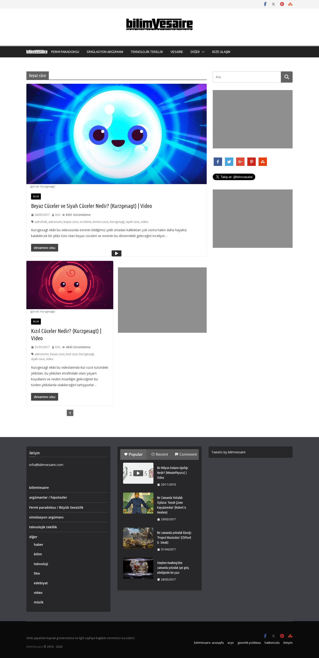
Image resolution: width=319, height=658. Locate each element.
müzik (38, 602)
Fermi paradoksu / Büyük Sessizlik (56, 507)
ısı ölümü (86, 222)
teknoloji (41, 564)
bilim (36, 196)
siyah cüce (132, 222)
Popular (136, 454)
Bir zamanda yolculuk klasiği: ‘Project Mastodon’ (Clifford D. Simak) (174, 537)
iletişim (288, 643)
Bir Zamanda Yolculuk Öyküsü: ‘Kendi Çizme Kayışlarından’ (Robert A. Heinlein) (172, 505)
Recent (162, 454)
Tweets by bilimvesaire (228, 452)
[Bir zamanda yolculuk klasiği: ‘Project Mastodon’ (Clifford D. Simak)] (138, 538)
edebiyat (41, 583)
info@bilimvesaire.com (46, 464)
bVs (57, 215)
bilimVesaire (39, 487)
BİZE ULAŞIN (221, 52)
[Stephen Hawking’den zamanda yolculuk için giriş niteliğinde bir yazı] (138, 568)
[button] (202, 52)
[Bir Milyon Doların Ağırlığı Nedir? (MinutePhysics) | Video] (138, 473)
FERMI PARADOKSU (65, 52)
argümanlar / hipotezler (48, 497)
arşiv (230, 643)
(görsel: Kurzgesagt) (42, 186)
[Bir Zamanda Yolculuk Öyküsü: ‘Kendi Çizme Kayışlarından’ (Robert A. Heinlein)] (138, 503)
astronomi (55, 222)
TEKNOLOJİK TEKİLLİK (147, 52)
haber (38, 544)
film (37, 573)
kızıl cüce (72, 354)
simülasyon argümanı (46, 517)
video (144, 222)
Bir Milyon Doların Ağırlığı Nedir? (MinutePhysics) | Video (172, 473)
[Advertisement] (162, 300)
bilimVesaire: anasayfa (209, 643)
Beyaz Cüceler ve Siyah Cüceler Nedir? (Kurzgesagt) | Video (91, 206)
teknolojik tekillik (43, 527)
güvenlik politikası (249, 643)
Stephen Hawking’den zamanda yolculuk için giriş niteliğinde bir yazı (173, 567)
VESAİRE (176, 52)
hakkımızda (272, 643)
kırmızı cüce (100, 222)
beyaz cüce (71, 222)
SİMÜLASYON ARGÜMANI (105, 52)
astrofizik (41, 222)
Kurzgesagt (117, 222)
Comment (188, 454)
